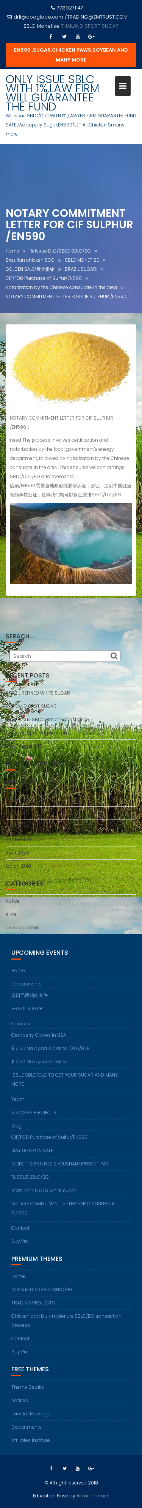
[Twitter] (64, 37)
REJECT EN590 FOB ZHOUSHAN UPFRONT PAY (60, 1164)
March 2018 (18, 866)
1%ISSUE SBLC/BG (30, 1177)
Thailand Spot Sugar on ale (37, 733)
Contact (20, 1228)
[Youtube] (78, 37)
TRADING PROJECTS (33, 1303)
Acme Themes (92, 1495)
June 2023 (18, 826)
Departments (26, 984)
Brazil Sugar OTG (24, 746)
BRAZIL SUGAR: (27, 1008)
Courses (20, 1023)
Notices (19, 1400)
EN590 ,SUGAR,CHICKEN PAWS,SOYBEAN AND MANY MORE (71, 54)
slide (11, 914)
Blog (16, 1126)
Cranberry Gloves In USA (38, 1035)
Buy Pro (19, 1241)
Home (18, 970)
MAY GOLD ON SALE (32, 1150)
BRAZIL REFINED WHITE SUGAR (38, 693)
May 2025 (17, 799)
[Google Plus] (92, 37)
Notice (13, 901)
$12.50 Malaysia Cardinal (40, 1061)
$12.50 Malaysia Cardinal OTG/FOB (50, 1048)
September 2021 (24, 839)
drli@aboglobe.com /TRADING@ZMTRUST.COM (71, 17)
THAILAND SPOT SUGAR (31, 706)
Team (18, 1099)
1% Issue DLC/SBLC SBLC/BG (42, 1289)
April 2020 (17, 853)
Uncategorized (22, 927)
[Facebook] (51, 37)
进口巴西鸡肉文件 (29, 995)
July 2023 (17, 813)
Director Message (30, 1413)
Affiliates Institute (30, 1440)
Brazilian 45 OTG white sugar (43, 1190)
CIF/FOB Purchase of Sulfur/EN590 (49, 1137)
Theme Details (27, 1387)
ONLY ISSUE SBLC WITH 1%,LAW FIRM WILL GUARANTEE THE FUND (53, 93)
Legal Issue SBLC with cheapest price (47, 719)
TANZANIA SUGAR (90, 26)
